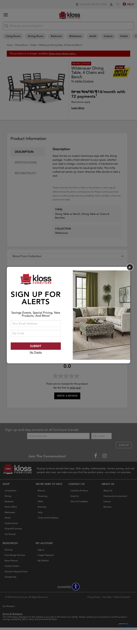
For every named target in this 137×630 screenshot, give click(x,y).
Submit (35, 346)
